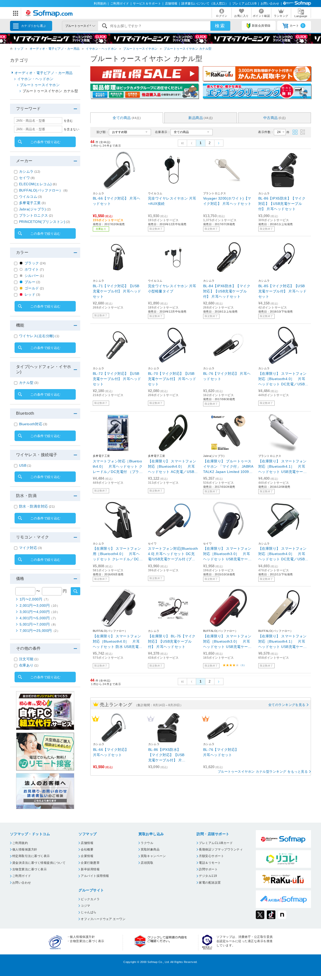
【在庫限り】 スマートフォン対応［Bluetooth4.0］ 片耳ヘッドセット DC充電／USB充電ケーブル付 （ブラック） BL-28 (283, 379)
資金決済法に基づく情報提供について (38, 863)
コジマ (85, 905)
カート (297, 25)
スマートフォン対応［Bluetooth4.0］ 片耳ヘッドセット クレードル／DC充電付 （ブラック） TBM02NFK (118, 466)
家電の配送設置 (210, 882)
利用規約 (100, 3)
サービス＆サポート (147, 3)
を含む (68, 121)
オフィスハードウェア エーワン (103, 919)
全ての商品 (127, 118)
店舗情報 (171, 3)
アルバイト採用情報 (95, 876)
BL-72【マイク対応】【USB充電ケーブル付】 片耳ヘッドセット (117, 379)
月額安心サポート (211, 856)
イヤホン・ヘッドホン (101, 48)
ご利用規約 (20, 843)
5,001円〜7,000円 (39, 624)
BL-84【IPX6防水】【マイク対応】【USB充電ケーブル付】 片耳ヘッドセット (226, 291)
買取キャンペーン (153, 856)
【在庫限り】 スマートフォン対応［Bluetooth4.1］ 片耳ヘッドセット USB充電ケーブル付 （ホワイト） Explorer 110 (282, 466)
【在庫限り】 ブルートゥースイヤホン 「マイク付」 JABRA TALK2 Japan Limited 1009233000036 (228, 466)
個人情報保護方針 (24, 849)
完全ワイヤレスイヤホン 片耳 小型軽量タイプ (172, 288)
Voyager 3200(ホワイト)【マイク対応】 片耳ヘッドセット (227, 201)
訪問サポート (208, 869)
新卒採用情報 (90, 869)
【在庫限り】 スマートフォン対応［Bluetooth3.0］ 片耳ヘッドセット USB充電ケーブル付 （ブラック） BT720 (227, 554)
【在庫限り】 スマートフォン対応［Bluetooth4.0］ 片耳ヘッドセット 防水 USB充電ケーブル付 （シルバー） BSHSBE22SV (117, 641)
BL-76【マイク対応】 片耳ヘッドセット (227, 376)
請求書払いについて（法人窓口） (204, 3)
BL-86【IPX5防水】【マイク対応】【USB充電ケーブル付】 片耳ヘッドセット (281, 203)
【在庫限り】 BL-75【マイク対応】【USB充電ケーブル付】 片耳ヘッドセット (172, 641)
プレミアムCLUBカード (216, 843)
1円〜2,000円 (35, 599)
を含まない (71, 129)
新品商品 (200, 118)
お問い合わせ (270, 3)
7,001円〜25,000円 (40, 631)
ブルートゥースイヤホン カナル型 (188, 48)
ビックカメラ (90, 899)
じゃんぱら (88, 912)
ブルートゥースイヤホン (140, 48)
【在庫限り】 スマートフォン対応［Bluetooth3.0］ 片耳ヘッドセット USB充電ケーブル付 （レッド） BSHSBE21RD (227, 641)
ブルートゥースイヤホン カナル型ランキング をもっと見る (263, 771)
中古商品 (274, 118)
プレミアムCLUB (244, 3)
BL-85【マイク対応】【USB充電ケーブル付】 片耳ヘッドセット (282, 291)
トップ (18, 48)
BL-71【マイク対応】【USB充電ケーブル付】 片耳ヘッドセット (117, 291)
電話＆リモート (210, 863)
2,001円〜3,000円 (40, 605)
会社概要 (87, 849)
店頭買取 (147, 863)
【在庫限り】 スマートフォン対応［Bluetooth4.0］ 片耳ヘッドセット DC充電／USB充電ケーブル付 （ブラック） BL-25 (283, 554)
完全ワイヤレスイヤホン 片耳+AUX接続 (172, 201)
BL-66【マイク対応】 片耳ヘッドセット (116, 201)
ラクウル (147, 843)
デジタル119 (208, 876)
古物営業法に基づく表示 (29, 869)
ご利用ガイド (119, 3)
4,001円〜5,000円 (39, 618)
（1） (242, 665)
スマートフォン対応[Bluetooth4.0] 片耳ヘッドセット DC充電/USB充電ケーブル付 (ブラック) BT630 (173, 554)
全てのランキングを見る (286, 705)
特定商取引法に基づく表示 (31, 856)
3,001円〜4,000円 (40, 612)
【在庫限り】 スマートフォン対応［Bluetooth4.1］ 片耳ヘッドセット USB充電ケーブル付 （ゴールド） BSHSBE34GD (282, 641)
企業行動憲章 (90, 863)
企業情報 (87, 856)
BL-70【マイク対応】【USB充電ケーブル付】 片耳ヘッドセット (172, 379)
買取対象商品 (150, 849)
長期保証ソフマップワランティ (221, 849)
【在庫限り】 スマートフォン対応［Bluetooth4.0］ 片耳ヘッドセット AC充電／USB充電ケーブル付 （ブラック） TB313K (173, 466)
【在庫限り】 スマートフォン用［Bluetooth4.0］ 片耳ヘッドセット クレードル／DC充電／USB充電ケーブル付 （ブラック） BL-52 (118, 554)
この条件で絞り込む (45, 142)
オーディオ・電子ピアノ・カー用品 (55, 48)
